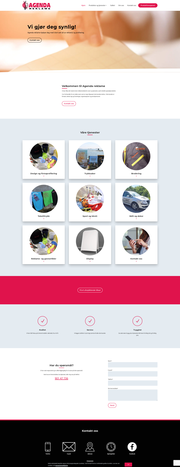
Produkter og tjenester (97, 5)
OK (128, 464)
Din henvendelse (113, 388)
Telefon (110, 379)
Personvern (90, 461)
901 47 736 (61, 378)
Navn (110, 361)
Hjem (83, 5)
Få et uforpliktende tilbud (90, 290)
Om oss (121, 5)
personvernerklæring (61, 465)
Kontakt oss (131, 5)
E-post (110, 370)
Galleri (112, 5)
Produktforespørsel (148, 5)
